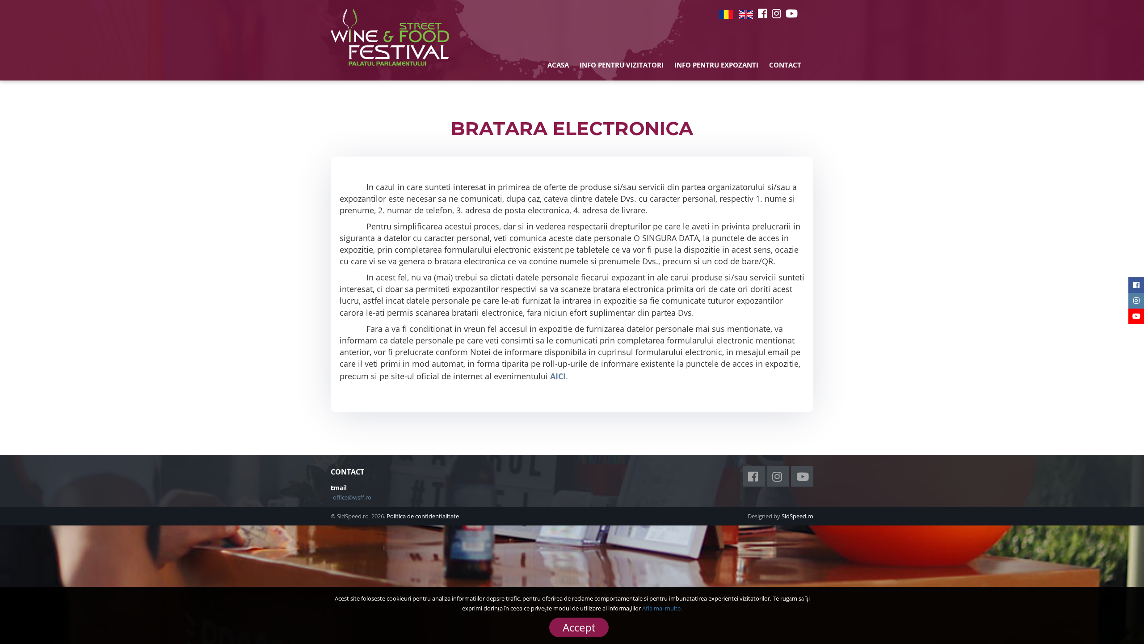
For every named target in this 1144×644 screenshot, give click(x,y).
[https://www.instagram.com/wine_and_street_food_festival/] (776, 13)
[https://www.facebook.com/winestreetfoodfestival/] (763, 13)
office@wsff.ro (352, 497)
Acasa (558, 64)
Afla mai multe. (662, 608)
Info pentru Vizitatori (622, 64)
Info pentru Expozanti (716, 64)
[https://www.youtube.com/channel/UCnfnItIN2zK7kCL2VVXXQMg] (791, 13)
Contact (785, 64)
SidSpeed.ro (797, 516)
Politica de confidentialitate (423, 516)
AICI (558, 376)
